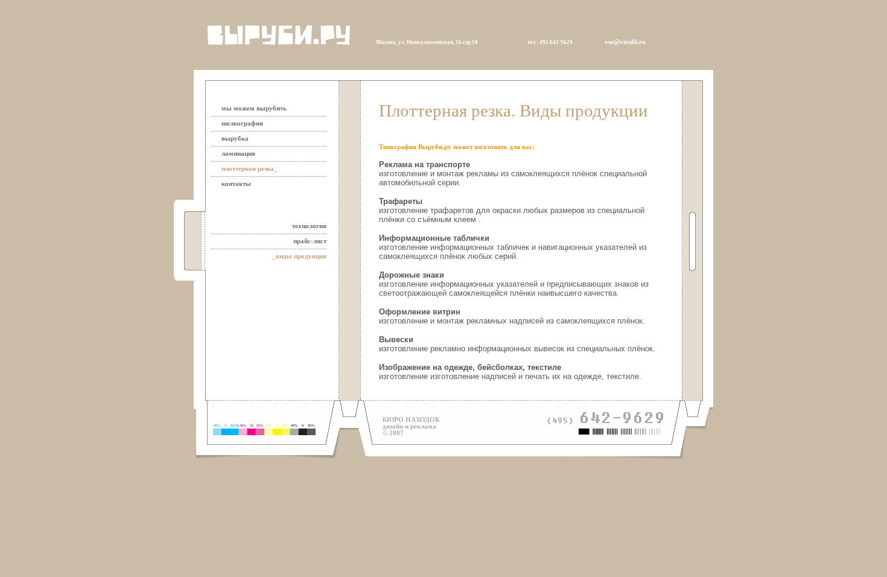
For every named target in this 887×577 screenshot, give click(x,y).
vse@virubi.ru (625, 42)
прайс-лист (309, 241)
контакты (236, 183)
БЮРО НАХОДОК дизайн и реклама (411, 423)
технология (309, 226)
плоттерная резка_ (249, 168)
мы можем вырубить (254, 108)
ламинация (238, 153)
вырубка (235, 138)
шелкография (242, 123)
